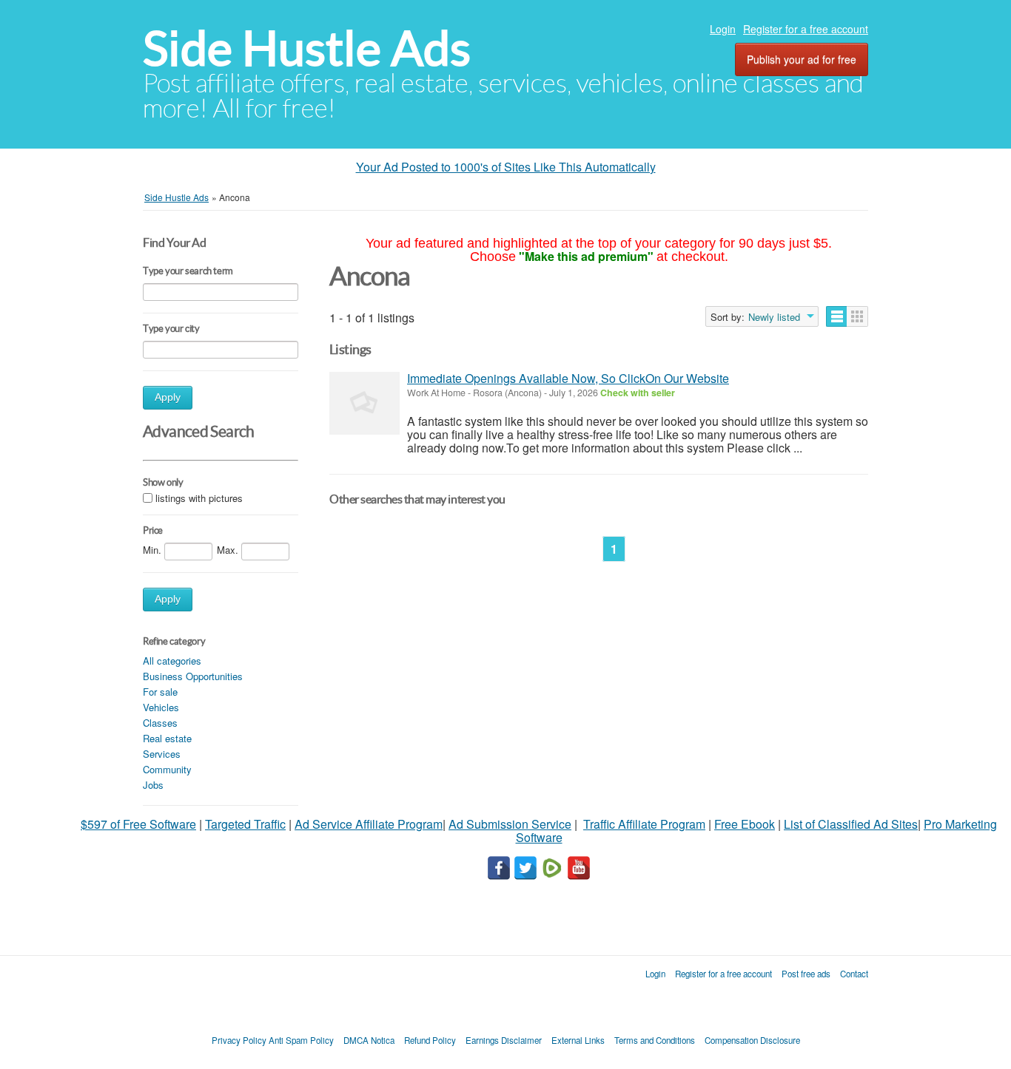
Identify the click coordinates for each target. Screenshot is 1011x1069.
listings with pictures (199, 498)
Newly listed (774, 317)
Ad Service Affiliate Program (369, 823)
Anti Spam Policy (301, 1040)
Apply (168, 397)
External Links (578, 1040)
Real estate (167, 738)
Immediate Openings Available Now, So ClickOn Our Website (568, 378)
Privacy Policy (239, 1040)
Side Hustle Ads (307, 48)
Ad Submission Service (510, 823)
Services (162, 754)
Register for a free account (805, 28)
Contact (854, 974)
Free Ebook (744, 823)
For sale (160, 692)
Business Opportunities (193, 676)
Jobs (153, 785)
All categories (172, 661)
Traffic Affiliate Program (644, 823)
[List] (836, 316)
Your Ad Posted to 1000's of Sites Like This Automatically (506, 166)
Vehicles (161, 707)
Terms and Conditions (654, 1040)
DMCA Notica (368, 1040)
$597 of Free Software (138, 823)
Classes (160, 723)
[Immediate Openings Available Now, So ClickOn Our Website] (364, 403)
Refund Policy (430, 1040)
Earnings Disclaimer (504, 1040)
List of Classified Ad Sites (851, 823)
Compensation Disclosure (752, 1040)
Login (723, 28)
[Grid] (857, 316)
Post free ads (806, 974)
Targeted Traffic (245, 823)
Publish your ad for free (801, 59)
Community (167, 769)
